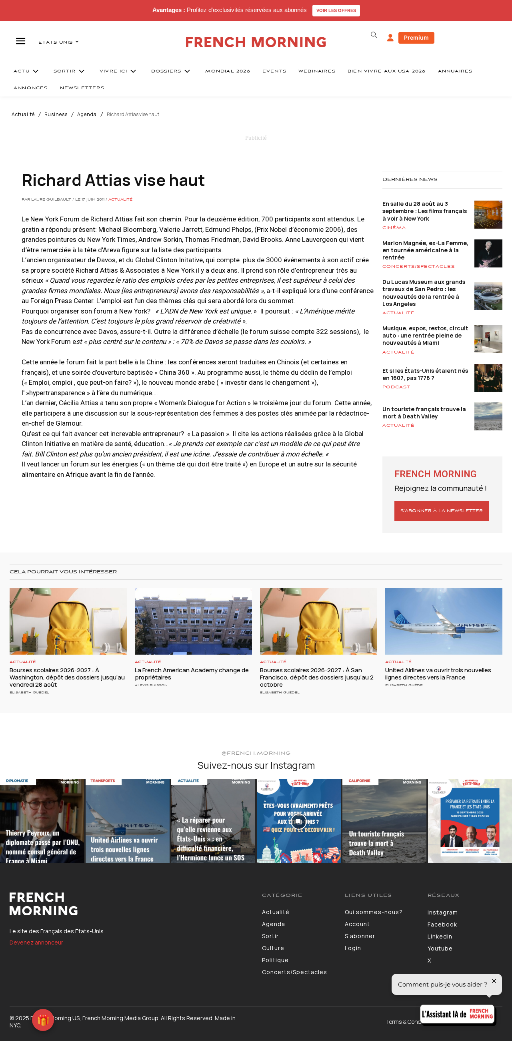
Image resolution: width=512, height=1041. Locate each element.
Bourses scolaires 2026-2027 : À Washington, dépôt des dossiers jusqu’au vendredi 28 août (67, 677)
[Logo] (130, 904)
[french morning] (256, 42)
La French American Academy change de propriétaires (192, 673)
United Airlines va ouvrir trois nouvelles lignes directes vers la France (438, 673)
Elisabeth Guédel (29, 692)
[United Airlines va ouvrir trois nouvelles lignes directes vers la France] (443, 621)
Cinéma (394, 227)
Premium (416, 37)
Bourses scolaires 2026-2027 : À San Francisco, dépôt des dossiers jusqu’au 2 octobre (317, 677)
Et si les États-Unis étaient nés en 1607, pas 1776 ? (425, 374)
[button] (373, 34)
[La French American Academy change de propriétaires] (193, 621)
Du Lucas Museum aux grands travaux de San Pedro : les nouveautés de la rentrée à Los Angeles (423, 292)
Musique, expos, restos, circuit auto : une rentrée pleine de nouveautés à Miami (425, 335)
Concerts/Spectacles (418, 266)
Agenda (87, 114)
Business (56, 114)
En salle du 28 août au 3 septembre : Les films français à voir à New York (424, 211)
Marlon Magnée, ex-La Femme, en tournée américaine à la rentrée (425, 250)
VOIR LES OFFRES (336, 10)
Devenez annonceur (36, 942)
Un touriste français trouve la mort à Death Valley (424, 412)
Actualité (23, 114)
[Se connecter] (390, 38)
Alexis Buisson (151, 685)
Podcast (396, 387)
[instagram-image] (42, 821)
